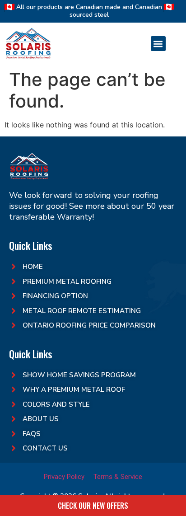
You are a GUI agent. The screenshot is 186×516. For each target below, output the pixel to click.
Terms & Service (117, 477)
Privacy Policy (64, 477)
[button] (158, 43)
